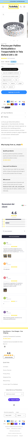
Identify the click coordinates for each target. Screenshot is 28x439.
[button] (3, 6)
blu (16, 80)
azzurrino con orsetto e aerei (10, 76)
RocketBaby (10, 426)
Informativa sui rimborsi (16, 428)
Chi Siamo (5, 366)
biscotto (5, 83)
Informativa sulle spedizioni (12, 435)
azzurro (11, 87)
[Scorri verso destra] (17, 40)
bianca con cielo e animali (10, 69)
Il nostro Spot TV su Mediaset (10, 384)
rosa (4, 87)
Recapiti (21, 435)
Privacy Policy (6, 373)
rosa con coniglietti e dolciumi (11, 73)
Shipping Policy (7, 377)
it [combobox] (24, 205)
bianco (13, 83)
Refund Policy (6, 380)
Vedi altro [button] (22, 251)
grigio (20, 83)
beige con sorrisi (7, 80)
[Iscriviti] (21, 394)
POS (14, 426)
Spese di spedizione (11, 63)
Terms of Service (7, 370)
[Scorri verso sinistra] (10, 40)
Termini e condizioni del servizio (14, 433)
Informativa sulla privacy (15, 430)
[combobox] (24, 231)
